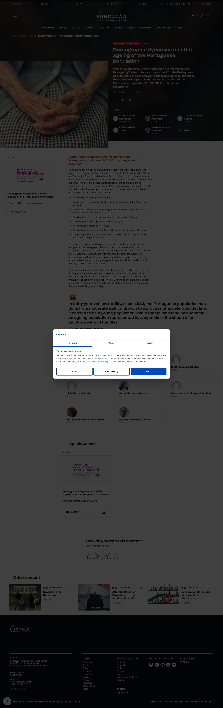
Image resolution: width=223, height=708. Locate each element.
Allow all (149, 372)
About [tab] (150, 343)
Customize (110, 372)
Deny (74, 372)
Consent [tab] (73, 343)
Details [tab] (111, 343)
